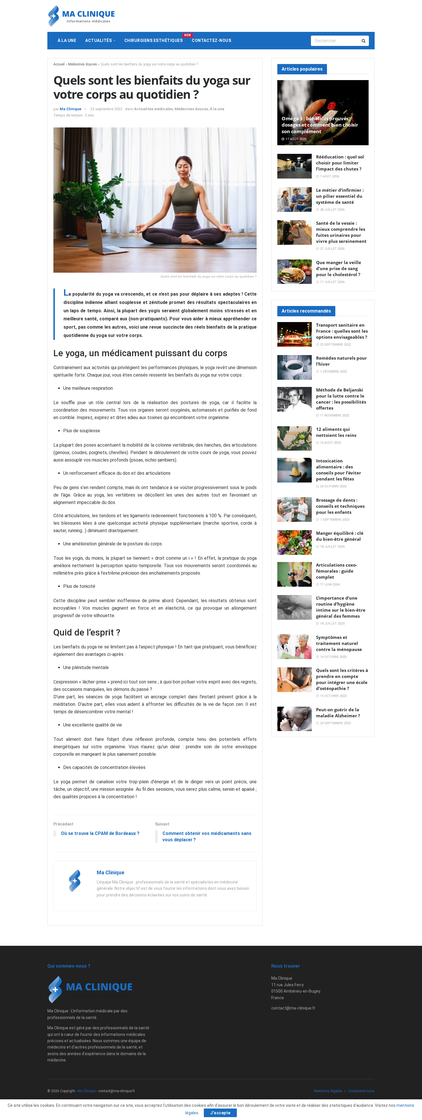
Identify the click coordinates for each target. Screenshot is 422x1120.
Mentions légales (328, 1091)
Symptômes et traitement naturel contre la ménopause (339, 643)
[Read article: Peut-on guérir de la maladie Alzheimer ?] (294, 719)
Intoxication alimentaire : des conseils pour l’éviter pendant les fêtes (338, 470)
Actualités (98, 40)
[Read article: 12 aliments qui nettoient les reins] (294, 438)
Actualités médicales (153, 109)
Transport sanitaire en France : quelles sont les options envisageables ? (342, 331)
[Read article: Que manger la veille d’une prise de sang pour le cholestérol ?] (294, 271)
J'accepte (220, 1113)
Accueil (59, 64)
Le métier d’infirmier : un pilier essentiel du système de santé (340, 196)
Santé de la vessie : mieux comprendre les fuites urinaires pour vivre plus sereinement (341, 232)
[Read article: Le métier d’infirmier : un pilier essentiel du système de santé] (294, 199)
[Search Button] (364, 41)
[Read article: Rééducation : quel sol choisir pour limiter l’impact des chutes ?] (294, 166)
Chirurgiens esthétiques (155, 38)
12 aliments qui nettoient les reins (336, 432)
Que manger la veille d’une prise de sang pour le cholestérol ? (338, 268)
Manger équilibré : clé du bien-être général (339, 536)
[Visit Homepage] (81, 16)
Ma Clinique (70, 109)
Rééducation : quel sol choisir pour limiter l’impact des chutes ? (340, 163)
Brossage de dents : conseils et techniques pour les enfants (340, 506)
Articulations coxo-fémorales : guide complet (336, 571)
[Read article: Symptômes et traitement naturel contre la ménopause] (294, 646)
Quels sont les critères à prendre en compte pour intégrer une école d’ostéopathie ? (342, 679)
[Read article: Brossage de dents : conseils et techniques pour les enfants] (294, 509)
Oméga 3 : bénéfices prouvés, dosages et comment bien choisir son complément (320, 125)
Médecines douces (82, 64)
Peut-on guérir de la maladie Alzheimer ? (338, 712)
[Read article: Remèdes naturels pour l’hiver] (294, 367)
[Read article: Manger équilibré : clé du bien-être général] (294, 542)
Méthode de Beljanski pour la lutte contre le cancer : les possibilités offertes (341, 399)
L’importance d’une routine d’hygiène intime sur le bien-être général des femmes (340, 607)
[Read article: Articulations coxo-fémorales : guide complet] (294, 574)
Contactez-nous (211, 40)
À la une (67, 40)
